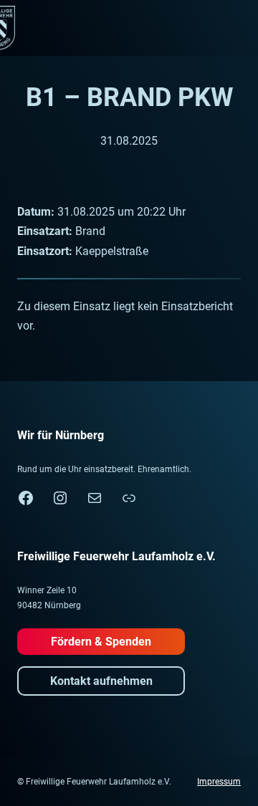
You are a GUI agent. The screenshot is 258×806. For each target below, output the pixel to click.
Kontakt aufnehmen (101, 681)
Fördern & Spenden (101, 641)
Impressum (219, 782)
